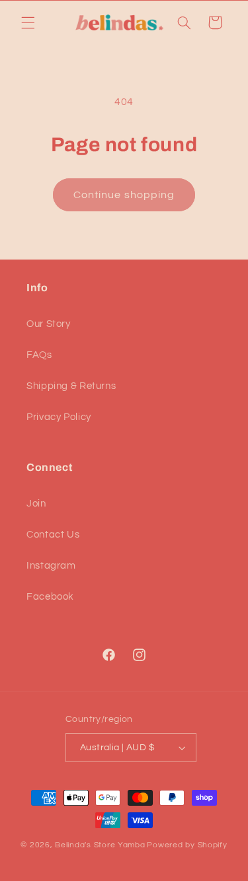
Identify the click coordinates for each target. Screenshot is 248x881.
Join (36, 504)
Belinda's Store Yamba (100, 845)
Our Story (48, 324)
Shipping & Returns (71, 386)
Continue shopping (124, 195)
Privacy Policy (58, 417)
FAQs (39, 355)
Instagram (51, 566)
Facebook (50, 597)
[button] (28, 22)
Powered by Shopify (187, 845)
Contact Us (52, 535)
